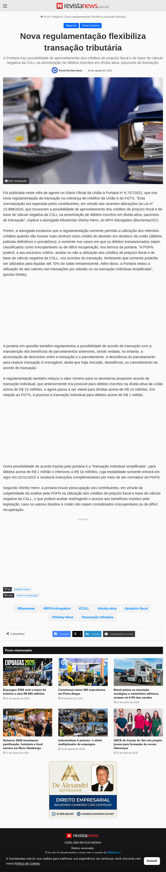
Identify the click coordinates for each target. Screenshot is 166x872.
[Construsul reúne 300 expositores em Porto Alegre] (82, 672)
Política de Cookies (27, 863)
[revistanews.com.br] (83, 6)
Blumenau (27, 608)
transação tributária (98, 617)
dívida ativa (108, 608)
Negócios (57, 16)
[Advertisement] (83, 310)
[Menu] (5, 7)
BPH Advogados (58, 608)
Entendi (152, 861)
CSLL (85, 608)
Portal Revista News (70, 70)
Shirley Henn (63, 617)
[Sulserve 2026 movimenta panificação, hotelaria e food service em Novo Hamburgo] (27, 722)
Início (46, 16)
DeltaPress (114, 852)
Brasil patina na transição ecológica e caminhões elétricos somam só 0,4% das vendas (136, 693)
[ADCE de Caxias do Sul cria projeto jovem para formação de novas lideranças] (138, 722)
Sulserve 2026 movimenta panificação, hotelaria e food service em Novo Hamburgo (23, 744)
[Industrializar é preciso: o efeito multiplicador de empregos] (82, 722)
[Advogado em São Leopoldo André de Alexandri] (83, 789)
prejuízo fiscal (137, 608)
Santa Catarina (90, 25)
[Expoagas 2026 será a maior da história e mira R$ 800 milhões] (27, 672)
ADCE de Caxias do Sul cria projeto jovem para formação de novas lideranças (138, 744)
